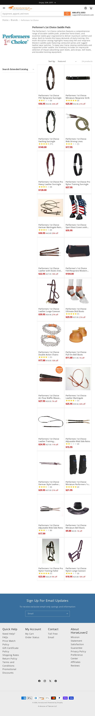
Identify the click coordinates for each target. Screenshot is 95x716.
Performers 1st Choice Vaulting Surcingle (48, 140)
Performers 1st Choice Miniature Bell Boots (76, 526)
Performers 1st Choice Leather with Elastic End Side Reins (49, 269)
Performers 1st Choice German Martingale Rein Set (49, 226)
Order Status (32, 637)
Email (51, 637)
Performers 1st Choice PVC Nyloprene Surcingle (49, 96)
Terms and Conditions (8, 664)
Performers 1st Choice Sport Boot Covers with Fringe (76, 226)
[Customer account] (85, 8)
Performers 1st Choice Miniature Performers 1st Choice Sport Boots (77, 483)
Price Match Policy (9, 642)
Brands (14, 20)
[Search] (67, 14)
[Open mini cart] (91, 8)
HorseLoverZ (43, 702)
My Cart (29, 633)
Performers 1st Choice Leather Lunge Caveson (49, 310)
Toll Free (53, 633)
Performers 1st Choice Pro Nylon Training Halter (50, 569)
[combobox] (36, 13)
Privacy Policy (78, 651)
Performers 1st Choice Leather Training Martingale (48, 440)
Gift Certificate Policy (10, 650)
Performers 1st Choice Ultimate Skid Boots (76, 310)
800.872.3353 (78, 12)
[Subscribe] (67, 614)
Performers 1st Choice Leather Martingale (76, 396)
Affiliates (76, 662)
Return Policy (9, 658)
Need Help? (8, 633)
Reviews (75, 665)
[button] (18, 69)
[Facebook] (39, 681)
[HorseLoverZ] (19, 8)
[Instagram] (45, 681)
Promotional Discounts (9, 671)
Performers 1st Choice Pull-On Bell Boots (76, 353)
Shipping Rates (10, 655)
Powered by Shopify (55, 702)
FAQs (5, 637)
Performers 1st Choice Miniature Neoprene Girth (78, 96)
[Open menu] (4, 8)
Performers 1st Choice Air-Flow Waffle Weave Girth (48, 396)
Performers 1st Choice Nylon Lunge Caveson (76, 569)
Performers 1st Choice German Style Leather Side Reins (48, 483)
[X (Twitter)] (50, 681)
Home (5, 20)
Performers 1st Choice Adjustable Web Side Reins (78, 440)
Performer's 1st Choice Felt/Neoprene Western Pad (76, 269)
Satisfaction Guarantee (77, 646)
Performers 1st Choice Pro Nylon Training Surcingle (78, 183)
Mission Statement (76, 639)
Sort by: (51, 61)
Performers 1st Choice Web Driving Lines (76, 140)
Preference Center (77, 656)
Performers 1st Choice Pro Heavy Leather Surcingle (50, 183)
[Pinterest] (55, 681)
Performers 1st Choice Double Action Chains (48, 353)
